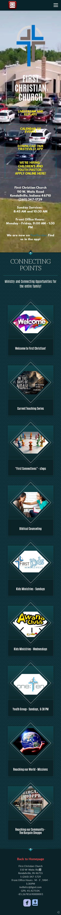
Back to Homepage (30, 859)
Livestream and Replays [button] (30, 113)
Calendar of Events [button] (30, 130)
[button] (30, 168)
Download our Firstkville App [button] (30, 148)
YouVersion (38, 235)
